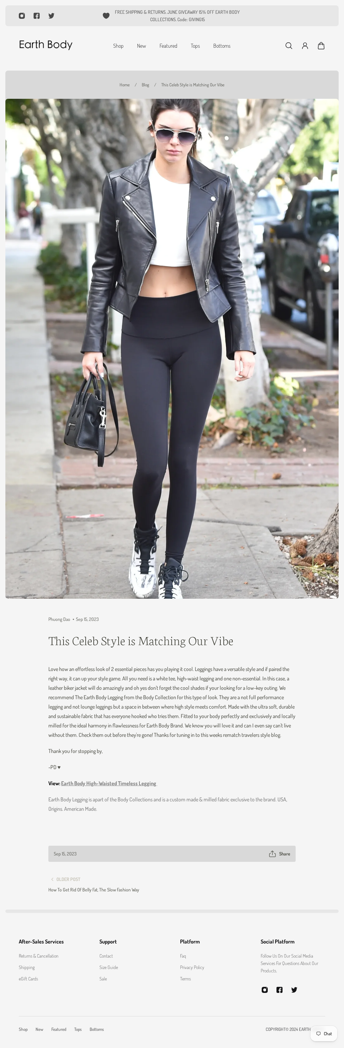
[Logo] (46, 46)
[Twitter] (51, 15)
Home (125, 84)
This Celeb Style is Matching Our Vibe (192, 84)
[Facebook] (36, 15)
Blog (145, 84)
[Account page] (305, 45)
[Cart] (321, 45)
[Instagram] (21, 15)
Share (284, 853)
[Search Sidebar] (289, 45)
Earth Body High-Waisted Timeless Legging (109, 783)
